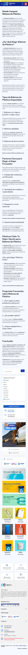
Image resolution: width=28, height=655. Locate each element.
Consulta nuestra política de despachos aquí (13, 218)
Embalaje (5, 388)
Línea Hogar (5, 395)
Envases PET (6, 390)
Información (7, 399)
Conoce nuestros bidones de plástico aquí (13, 285)
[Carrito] (26, 4)
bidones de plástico (9, 247)
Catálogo (7, 380)
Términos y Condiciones (22, 648)
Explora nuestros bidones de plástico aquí (13, 153)
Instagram (5, 590)
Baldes (4, 382)
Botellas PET (5, 393)
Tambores (5, 386)
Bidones (5, 384)
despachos (21, 332)
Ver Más (6, 397)
